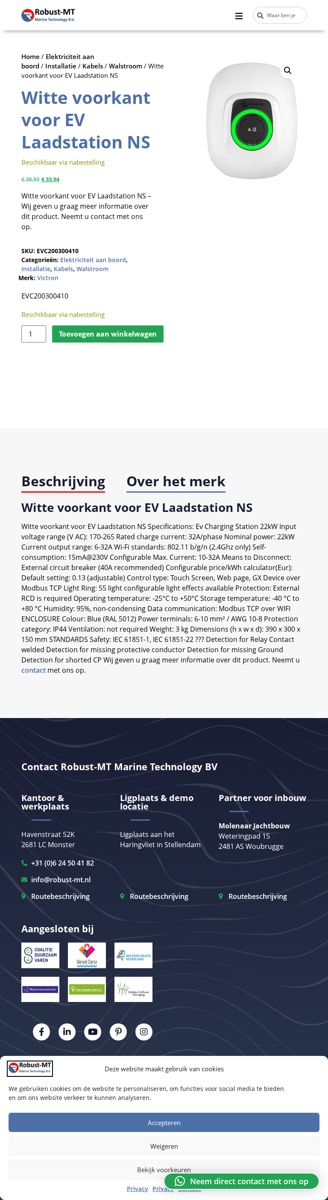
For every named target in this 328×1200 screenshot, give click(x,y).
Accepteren (164, 1122)
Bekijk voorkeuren (164, 1169)
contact (33, 670)
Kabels (92, 66)
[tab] (63, 482)
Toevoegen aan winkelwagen (108, 334)
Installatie (60, 66)
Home (30, 56)
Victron (48, 278)
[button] (288, 70)
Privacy (137, 1189)
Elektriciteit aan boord (93, 260)
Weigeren (164, 1146)
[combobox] (280, 15)
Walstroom (125, 66)
